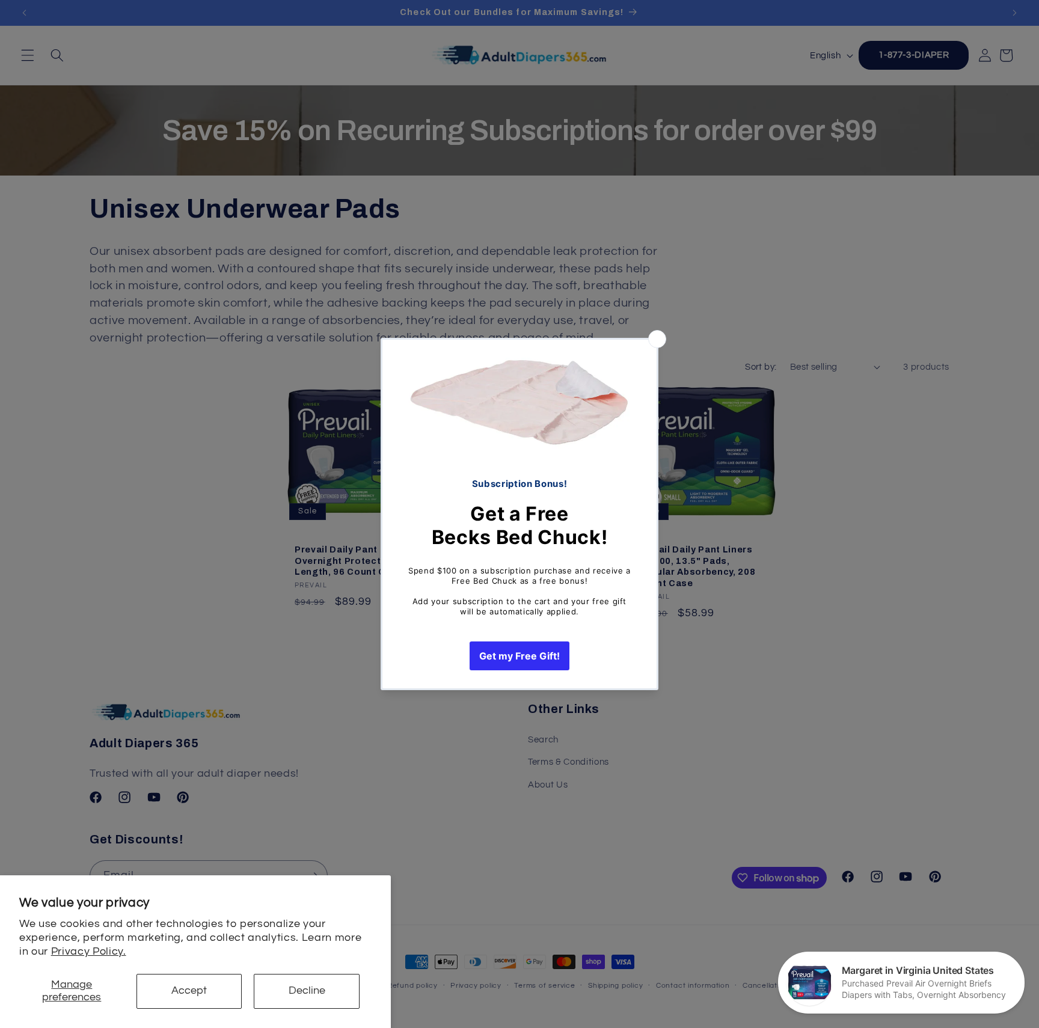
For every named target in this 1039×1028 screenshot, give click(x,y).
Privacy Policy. (88, 951)
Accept (189, 990)
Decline (307, 990)
